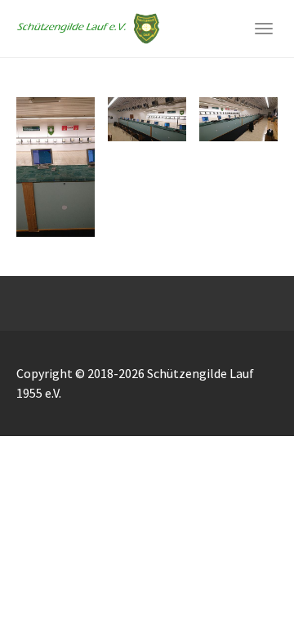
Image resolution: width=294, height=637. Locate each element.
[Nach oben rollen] (241, 584)
